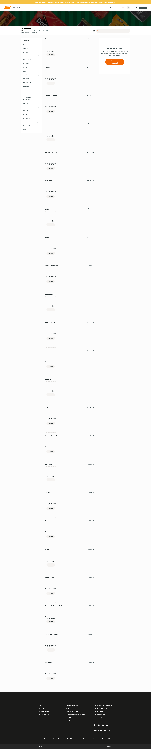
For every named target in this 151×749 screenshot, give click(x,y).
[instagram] (103, 726)
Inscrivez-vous (143, 7)
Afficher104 (90, 322)
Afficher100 (90, 379)
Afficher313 (90, 95)
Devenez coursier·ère (72, 705)
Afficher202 (90, 351)
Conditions (41, 738)
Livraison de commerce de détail (103, 705)
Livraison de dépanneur (100, 708)
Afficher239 (90, 237)
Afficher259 (90, 180)
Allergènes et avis (35, 32)
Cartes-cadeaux (43, 708)
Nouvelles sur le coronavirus (89, 738)
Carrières (68, 708)
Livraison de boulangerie (101, 702)
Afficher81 (91, 265)
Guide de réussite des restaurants (75, 714)
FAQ (40, 705)
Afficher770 (90, 39)
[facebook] (99, 726)
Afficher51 (91, 634)
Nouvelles (68, 721)
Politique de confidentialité (50, 738)
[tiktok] (107, 726)
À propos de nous (44, 702)
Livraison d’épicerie (99, 714)
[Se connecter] (128, 7)
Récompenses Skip (44, 711)
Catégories (26, 40)
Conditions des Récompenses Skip (103, 738)
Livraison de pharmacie (100, 721)
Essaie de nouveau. (51, 51)
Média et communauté (72, 711)
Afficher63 (91, 294)
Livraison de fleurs (99, 711)
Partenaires (69, 702)
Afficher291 (90, 67)
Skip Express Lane (44, 714)
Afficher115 (90, 124)
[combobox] (114, 31)
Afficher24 (91, 577)
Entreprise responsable (45, 721)
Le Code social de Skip (61, 738)
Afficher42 (91, 549)
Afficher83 (91, 606)
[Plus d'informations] (94, 31)
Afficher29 (91, 492)
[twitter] (95, 726)
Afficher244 (90, 152)
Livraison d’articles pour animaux (103, 718)
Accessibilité (70, 738)
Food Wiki (68, 718)
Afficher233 (90, 209)
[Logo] (8, 7)
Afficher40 (91, 436)
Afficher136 (90, 407)
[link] (31, 45)
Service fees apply (25, 32)
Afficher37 (91, 464)
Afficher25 (91, 521)
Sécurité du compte (78, 738)
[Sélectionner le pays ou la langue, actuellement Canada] (122, 7)
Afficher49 (91, 662)
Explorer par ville (43, 718)
